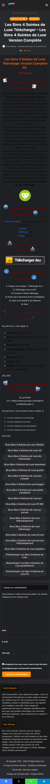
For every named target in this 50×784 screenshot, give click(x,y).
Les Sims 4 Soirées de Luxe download (25, 464)
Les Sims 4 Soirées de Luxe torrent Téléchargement (25, 541)
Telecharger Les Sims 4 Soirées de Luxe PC (25, 572)
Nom (4, 630)
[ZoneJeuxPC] (11, 5)
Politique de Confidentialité (18, 774)
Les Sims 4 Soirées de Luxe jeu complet (25, 477)
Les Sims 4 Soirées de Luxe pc (25, 498)
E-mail (5, 642)
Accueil (17, 13)
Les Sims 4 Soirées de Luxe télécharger (25, 527)
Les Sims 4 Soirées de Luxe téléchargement (25, 519)
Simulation (34, 19)
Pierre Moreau (11, 46)
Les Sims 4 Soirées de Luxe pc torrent (25, 511)
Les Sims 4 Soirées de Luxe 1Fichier (25, 444)
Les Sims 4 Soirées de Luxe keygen (25, 484)
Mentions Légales (30, 770)
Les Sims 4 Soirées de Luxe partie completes (25, 491)
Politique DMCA (37, 774)
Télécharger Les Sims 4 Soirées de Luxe (25, 556)
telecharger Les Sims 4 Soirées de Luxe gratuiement (25, 564)
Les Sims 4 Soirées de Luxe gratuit (25, 470)
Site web (6, 653)
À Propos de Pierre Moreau (14, 765)
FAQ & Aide (17, 770)
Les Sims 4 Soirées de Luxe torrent (25, 534)
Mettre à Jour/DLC (30, 13)
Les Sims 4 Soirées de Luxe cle (25, 450)
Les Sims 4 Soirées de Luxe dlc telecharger (25, 457)
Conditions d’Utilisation (37, 765)
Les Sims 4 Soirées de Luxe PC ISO (25, 504)
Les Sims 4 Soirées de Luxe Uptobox (25, 549)
